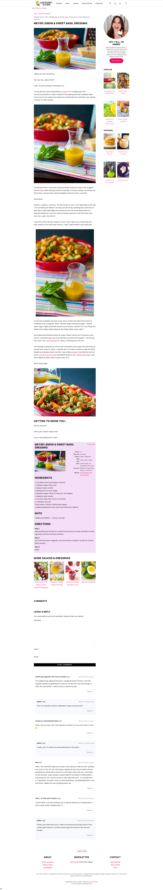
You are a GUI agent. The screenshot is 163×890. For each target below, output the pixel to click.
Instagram (74, 352)
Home (35, 13)
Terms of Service (48, 862)
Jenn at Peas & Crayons (48, 355)
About (67, 3)
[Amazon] (120, 3)
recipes (64, 92)
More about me (116, 60)
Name (36, 649)
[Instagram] (115, 3)
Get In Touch (115, 865)
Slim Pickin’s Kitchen (39, 8)
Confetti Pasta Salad (83, 355)
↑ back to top (82, 851)
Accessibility (47, 867)
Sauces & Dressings (44, 13)
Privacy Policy (48, 865)
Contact (76, 3)
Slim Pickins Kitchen (92, 881)
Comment (38, 620)
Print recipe (92, 444)
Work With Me (87, 3)
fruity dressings (51, 341)
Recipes (59, 3)
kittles (42, 190)
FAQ (115, 867)
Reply (90, 691)
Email (36, 657)
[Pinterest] (110, 3)
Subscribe (99, 3)
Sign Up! (73, 862)
